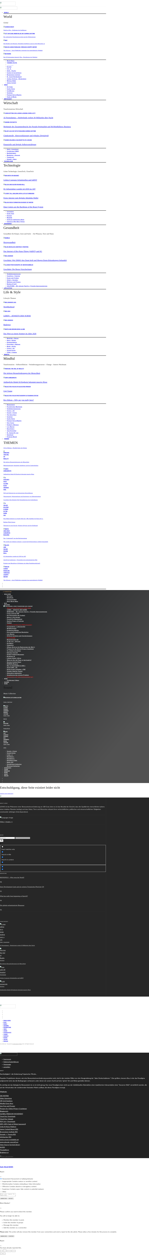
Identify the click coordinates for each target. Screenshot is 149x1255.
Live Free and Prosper (7, 1106)
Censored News (12, 599)
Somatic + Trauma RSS (8, 1134)
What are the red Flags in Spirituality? (19, 660)
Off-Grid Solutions (6, 1101)
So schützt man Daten (14, 650)
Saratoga (10, 92)
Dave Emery (10, 428)
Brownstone (7, 1027)
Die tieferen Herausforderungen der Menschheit (21, 373)
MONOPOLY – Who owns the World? (12, 877)
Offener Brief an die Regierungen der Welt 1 (21, 647)
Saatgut (9, 623)
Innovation (10, 211)
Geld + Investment (13, 149)
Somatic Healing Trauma (15, 671)
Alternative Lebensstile (14, 673)
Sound (6, 683)
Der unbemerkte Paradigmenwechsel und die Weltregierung (19, 37)
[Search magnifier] (1, 840)
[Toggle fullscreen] (9, 1251)
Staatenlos (10, 645)
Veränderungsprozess (14, 274)
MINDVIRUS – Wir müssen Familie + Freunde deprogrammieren (27, 611)
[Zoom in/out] (14, 1251)
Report (11, 1198)
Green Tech (10, 213)
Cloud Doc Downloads (7, 1116)
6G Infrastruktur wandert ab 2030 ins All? (19, 189)
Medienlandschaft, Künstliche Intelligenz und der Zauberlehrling (20, 465)
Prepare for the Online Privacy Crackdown (20, 649)
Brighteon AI (11, 656)
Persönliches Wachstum (14, 406)
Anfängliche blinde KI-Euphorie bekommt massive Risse (25, 382)
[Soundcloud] (4, 780)
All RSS (2, 1147)
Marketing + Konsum (13, 155)
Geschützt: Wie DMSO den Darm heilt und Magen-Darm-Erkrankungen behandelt (35, 260)
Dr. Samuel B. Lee (12, 433)
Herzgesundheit (9, 242)
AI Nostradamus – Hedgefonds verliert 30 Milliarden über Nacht (28, 118)
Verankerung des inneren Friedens (18, 675)
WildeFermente (11, 628)
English (5, 1041)
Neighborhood (8, 307)
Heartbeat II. (11, 758)
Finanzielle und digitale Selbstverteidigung (19, 144)
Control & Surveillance (14, 72)
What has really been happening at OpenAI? (14, 896)
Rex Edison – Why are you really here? (18, 400)
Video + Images (12, 352)
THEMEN (6, 438)
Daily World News (12, 601)
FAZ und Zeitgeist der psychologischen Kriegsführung (18, 493)
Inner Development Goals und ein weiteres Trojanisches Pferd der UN (22, 887)
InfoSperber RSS (5, 1137)
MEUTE (5, 718)
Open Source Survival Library (10, 1145)
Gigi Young (7, 391)
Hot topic (10, 596)
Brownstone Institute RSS (9, 1132)
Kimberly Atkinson (13, 424)
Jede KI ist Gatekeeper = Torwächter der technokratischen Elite (20, 560)
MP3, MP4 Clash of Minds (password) (13, 1124)
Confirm (11, 1236)
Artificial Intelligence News (15, 219)
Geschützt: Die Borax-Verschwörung (17, 269)
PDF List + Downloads (7, 1121)
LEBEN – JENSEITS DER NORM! (17, 316)
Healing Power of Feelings (15, 621)
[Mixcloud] (4, 782)
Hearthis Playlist (6, 728)
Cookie (6, 769)
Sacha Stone (11, 89)
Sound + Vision (12, 412)
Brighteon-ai (4, 1152)
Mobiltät (9, 217)
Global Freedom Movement (15, 654)
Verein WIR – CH (12, 667)
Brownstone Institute (13, 74)
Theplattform (4, 1150)
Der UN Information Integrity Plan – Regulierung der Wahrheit (20, 57)
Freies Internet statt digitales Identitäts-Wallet (20, 198)
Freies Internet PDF (13, 613)
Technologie (8, 161)
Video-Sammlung (6, 1098)
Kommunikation (12, 342)
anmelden (6, 1067)
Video (6, 84)
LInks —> (10, 755)
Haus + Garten (11, 340)
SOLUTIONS (7, 604)
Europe (9, 66)
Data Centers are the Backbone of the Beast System (23, 207)
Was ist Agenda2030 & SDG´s (16, 665)
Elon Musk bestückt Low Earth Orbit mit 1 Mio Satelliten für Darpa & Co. (23, 518)
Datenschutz (7, 767)
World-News (7, 594)
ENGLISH (6, 775)
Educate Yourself (12, 652)
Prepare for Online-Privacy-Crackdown (13, 1109)
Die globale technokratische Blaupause (12, 905)
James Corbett (11, 82)
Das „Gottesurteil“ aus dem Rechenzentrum (15, 538)
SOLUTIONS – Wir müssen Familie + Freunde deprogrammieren (27, 286)
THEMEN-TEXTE (12, 62)
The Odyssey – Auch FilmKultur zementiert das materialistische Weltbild (23, 50)
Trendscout (10, 157)
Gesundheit (8, 223)
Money (6, 678)
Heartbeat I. (10, 756)
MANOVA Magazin (12, 664)
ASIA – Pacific (11, 71)
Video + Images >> (6, 822)
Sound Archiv (11, 350)
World (6, 12)
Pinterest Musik (12, 436)
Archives (2, 960)
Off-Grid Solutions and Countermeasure (19, 636)
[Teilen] (4, 1250)
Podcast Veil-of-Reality (14, 95)
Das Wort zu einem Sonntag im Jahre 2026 (19, 334)
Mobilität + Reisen (13, 338)
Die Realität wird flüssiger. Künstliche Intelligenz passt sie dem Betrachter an (24, 43)
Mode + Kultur (11, 346)
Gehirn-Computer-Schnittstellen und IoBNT (20, 180)
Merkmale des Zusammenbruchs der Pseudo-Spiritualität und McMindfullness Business (37, 127)
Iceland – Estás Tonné (7, 702)
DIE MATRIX (4, 1096)
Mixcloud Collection (13, 766)
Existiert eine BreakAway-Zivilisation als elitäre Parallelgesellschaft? (21, 563)
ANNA (4, 747)
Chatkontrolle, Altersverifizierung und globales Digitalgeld (26, 135)
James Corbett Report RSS (9, 1129)
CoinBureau (10, 91)
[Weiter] (4, 1254)
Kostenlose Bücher (13, 630)
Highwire (6, 682)
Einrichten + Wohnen (13, 344)
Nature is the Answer (13, 617)
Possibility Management (14, 619)
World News (10, 60)
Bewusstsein (11, 404)
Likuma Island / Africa (14, 658)
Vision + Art (11, 348)
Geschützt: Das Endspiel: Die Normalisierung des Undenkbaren (20, 500)
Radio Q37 (10, 762)
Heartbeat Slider (12, 760)
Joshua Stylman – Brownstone (16, 79)
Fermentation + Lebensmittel (16, 626)
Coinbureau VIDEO (13, 151)
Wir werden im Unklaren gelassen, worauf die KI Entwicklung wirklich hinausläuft (25, 541)
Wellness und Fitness (14, 282)
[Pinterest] (4, 778)
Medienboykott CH (12, 639)
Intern (6, 772)
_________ (10, 64)
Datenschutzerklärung (11, 1062)
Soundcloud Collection (14, 764)
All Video (10, 87)
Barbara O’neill (12, 284)
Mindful (6, 354)
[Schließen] (1, 1251)
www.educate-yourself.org (9, 1142)
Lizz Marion (10, 426)
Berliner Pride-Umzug (9, 522)
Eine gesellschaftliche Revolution (17, 632)
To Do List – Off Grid (13, 641)
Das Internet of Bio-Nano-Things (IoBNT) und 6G (22, 251)
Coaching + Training (13, 276)
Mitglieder (3, 1092)
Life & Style (8, 288)
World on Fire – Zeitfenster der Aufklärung (14, 30)
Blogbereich (4, 1111)
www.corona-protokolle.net (9, 1140)
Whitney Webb (11, 81)
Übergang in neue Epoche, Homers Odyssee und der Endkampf (20, 525)
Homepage (7, 1064)
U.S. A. (9, 68)
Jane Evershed (11, 430)
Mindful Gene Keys (6, 1103)
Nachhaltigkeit (11, 153)
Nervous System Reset (14, 662)
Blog (5, 603)
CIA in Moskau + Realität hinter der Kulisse (15, 448)
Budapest (7, 325)
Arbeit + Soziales (12, 280)
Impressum (7, 770)
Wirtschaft (8, 99)
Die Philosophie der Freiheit (16, 615)
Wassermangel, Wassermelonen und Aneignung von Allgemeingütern (22, 496)
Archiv (6, 774)
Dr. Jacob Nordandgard (14, 76)
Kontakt (5, 1036)
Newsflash (10, 597)
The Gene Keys (11, 414)
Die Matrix (10, 643)
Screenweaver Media (17, 1043)
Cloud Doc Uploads (6, 1119)
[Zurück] (1, 1254)
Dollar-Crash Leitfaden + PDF (16, 669)
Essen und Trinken (13, 278)
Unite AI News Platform (8, 1127)
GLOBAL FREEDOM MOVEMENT (11, 1114)
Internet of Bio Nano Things (16, 221)
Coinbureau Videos (13, 680)
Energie (9, 215)
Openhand (10, 434)
